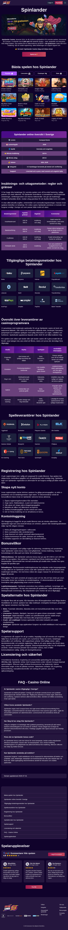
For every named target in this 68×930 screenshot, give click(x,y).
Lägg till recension (56, 854)
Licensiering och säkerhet (12, 828)
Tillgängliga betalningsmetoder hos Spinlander (19, 803)
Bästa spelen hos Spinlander (13, 795)
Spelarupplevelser (10, 836)
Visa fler (34, 887)
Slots (57, 73)
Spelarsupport (8, 824)
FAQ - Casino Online (11, 832)
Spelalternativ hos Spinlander (13, 820)
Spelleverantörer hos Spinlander (14, 807)
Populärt (7, 73)
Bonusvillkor (8, 816)
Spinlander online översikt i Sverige (15, 799)
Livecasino (24, 73)
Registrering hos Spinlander (13, 812)
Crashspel (41, 73)
